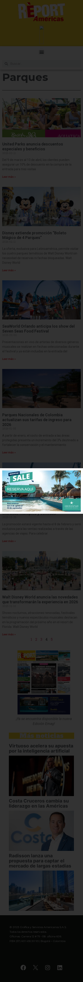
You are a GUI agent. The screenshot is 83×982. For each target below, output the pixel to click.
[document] (41, 491)
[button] (77, 474)
